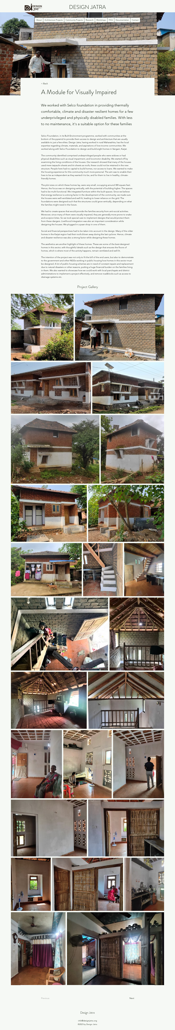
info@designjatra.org (87, 1020)
